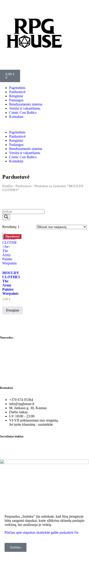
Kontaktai (16, 117)
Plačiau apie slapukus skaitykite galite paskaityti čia (41, 532)
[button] (44, 124)
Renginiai (16, 96)
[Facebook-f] (5, 448)
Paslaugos (16, 100)
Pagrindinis (17, 88)
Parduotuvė (17, 92)
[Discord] (30, 448)
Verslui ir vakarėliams (24, 108)
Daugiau (12, 310)
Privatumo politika (13, 349)
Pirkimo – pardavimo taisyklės (22, 357)
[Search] (6, 217)
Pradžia (7, 186)
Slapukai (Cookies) (14, 373)
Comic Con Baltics (23, 112)
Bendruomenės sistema (25, 104)
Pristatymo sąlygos (13, 380)
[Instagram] (18, 448)
